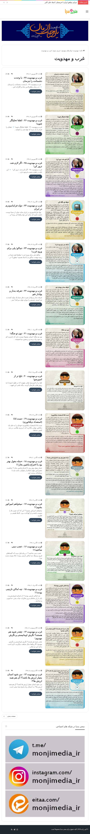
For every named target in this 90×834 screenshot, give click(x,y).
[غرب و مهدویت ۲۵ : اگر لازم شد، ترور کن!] (65, 177)
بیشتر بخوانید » (35, 91)
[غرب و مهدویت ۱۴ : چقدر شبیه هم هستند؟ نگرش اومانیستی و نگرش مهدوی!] (65, 646)
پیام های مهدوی (66, 51)
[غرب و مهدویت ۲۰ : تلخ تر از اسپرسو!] (65, 390)
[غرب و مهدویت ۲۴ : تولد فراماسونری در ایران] (65, 220)
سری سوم (56, 51)
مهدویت (76, 51)
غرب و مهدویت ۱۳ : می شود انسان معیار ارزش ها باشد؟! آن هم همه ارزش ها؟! (24, 677)
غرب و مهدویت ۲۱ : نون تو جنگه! (26, 333)
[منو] (87, 12)
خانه (81, 51)
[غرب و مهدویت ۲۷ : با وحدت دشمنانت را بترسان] (65, 92)
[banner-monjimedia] (45, 31)
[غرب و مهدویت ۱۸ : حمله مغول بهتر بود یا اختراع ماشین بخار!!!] (65, 476)
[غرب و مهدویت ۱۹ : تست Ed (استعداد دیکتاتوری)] (65, 433)
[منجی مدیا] (71, 11)
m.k (39, 74)
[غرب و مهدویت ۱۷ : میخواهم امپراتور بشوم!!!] (65, 518)
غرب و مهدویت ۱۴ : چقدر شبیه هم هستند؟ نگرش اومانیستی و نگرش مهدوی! (25, 635)
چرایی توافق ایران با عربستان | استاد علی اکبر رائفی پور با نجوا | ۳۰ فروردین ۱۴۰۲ (48, 2)
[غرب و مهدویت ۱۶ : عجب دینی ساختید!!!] (65, 561)
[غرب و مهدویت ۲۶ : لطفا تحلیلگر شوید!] (65, 135)
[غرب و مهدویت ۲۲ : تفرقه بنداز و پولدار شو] (65, 305)
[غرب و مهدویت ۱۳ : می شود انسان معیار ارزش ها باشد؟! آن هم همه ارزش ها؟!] (65, 689)
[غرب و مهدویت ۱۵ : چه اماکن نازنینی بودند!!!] (65, 603)
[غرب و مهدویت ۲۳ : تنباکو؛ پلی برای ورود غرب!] (65, 262)
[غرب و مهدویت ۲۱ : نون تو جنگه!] (65, 348)
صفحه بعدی (11, 716)
